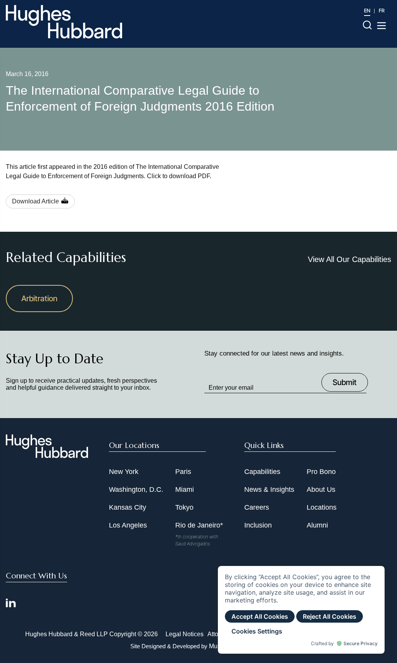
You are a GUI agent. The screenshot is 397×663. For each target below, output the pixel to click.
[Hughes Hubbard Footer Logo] (47, 455)
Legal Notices (185, 634)
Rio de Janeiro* (199, 525)
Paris (183, 472)
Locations (322, 507)
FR (382, 10)
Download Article (35, 201)
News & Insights (269, 489)
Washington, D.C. (136, 489)
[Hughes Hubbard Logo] (64, 21)
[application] (301, 610)
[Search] (367, 24)
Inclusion (258, 525)
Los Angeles (128, 525)
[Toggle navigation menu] (381, 25)
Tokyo (184, 507)
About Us (321, 489)
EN (367, 10)
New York (123, 472)
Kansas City (127, 507)
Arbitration (39, 298)
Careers (256, 507)
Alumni (317, 525)
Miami (184, 489)
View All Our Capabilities (349, 259)
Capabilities (262, 472)
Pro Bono (321, 472)
